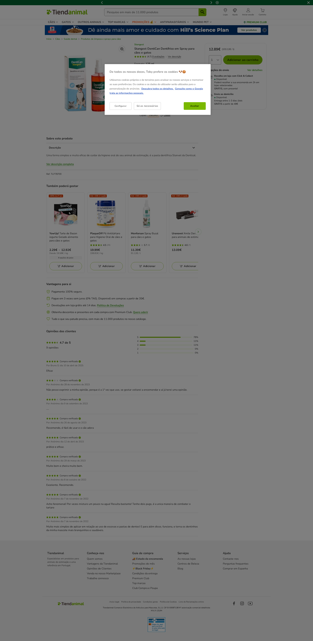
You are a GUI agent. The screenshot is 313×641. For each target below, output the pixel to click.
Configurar (121, 106)
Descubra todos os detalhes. (157, 88)
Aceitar (194, 106)
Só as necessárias (147, 106)
